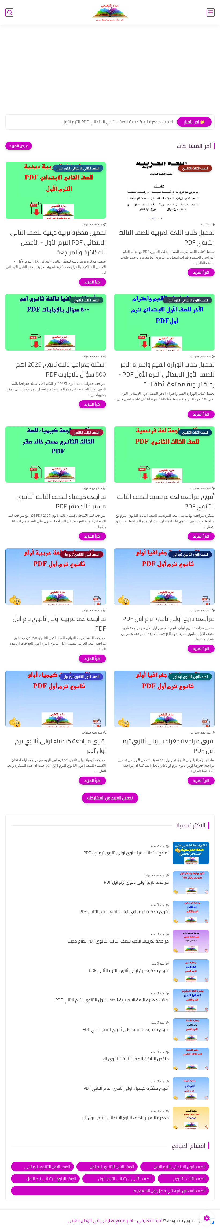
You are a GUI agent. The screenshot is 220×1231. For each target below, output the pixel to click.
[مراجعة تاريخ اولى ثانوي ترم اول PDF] (191, 882)
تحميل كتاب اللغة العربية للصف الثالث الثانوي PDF (167, 238)
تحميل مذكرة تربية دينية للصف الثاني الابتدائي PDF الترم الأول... (116, 122)
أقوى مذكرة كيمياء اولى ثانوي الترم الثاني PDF (126, 1088)
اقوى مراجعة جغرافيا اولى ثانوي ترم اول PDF (169, 746)
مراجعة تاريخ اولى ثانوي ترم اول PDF (168, 619)
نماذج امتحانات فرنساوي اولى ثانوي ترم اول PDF (126, 852)
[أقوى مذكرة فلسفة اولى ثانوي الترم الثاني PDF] (191, 1029)
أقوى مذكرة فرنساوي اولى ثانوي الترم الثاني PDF (124, 911)
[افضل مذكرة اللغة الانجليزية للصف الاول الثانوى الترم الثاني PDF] (191, 1000)
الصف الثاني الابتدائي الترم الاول (125, 1179)
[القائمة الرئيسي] (211, 12)
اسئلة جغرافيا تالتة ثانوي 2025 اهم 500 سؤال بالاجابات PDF (61, 369)
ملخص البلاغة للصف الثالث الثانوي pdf (135, 1058)
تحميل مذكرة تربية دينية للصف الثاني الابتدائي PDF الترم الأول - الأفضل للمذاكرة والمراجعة (58, 242)
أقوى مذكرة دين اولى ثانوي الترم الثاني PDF (129, 970)
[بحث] (9, 12)
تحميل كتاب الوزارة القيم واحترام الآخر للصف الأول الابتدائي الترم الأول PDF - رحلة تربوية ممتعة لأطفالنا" (166, 374)
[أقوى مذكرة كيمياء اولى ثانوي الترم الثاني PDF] (191, 1088)
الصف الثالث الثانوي (189, 1179)
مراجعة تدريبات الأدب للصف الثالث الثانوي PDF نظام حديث (118, 941)
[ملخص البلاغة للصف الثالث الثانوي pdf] (191, 1059)
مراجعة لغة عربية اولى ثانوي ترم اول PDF (59, 624)
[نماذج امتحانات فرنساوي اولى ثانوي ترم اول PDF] (191, 853)
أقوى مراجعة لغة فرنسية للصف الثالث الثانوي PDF (166, 502)
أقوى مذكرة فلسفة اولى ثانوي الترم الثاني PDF (126, 1029)
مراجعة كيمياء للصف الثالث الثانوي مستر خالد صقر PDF (61, 502)
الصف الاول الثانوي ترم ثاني (47, 1167)
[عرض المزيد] (18, 146)
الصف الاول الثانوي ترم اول (112, 1167)
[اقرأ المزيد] (201, 272)
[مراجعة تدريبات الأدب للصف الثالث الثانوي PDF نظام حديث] (191, 941)
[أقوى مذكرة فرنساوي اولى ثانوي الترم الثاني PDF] (191, 912)
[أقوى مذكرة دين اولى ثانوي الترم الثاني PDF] (191, 970)
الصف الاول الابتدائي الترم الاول (180, 1167)
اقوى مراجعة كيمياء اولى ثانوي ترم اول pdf (60, 746)
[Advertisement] (110, 72)
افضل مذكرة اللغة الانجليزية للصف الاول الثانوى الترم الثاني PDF (112, 1000)
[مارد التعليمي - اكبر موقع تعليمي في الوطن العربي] (110, 12)
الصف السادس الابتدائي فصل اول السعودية (170, 1191)
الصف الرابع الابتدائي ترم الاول (51, 1179)
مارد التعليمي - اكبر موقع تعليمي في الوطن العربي (115, 1220)
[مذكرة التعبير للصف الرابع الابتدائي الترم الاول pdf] (191, 1118)
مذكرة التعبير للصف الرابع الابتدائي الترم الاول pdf (125, 1117)
